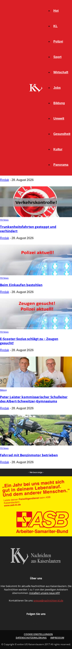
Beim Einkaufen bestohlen (21, 285)
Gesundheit (61, 134)
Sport (57, 57)
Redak (4, 180)
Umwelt (58, 118)
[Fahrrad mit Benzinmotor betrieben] (36, 444)
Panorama (60, 164)
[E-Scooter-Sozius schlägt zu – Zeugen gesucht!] (36, 328)
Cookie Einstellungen (38, 634)
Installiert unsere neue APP (44, 593)
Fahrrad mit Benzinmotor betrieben (29, 455)
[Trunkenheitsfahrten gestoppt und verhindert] (36, 216)
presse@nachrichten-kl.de (48, 600)
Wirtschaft (60, 72)
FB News (4, 220)
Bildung (59, 103)
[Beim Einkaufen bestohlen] (36, 274)
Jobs (57, 87)
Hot (56, 10)
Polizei (58, 41)
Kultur (57, 149)
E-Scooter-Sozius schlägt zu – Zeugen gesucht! (29, 341)
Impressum (57, 637)
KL (55, 26)
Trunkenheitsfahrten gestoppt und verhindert (28, 228)
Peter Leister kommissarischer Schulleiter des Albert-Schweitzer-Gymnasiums (34, 399)
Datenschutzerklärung (31, 637)
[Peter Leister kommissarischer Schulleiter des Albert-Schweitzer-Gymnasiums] (36, 386)
